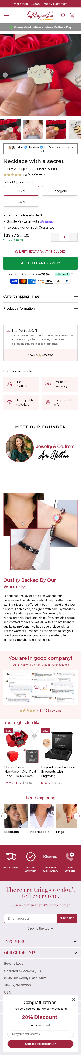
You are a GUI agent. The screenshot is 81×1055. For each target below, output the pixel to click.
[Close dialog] (73, 1000)
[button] (10, 129)
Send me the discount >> (40, 1043)
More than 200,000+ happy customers (40, 3)
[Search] (63, 15)
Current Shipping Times (21, 296)
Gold (21, 202)
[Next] (76, 816)
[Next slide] (76, 75)
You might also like (22, 722)
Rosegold (60, 191)
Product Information (19, 309)
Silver (21, 191)
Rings (60, 832)
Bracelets (11, 832)
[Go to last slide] (5, 75)
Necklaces (38, 832)
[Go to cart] (72, 15)
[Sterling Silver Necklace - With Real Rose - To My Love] (21, 745)
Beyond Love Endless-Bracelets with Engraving (58, 771)
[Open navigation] (6, 15)
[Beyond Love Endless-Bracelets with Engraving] (58, 745)
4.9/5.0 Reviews (34, 174)
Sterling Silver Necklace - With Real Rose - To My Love (20, 771)
